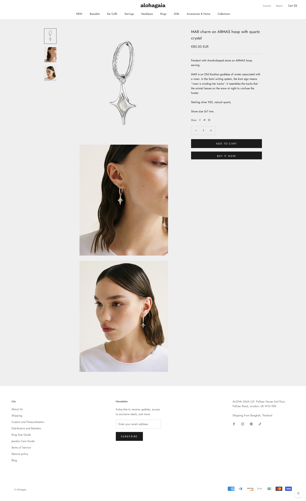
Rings (163, 14)
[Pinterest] (209, 120)
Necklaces (147, 14)
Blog (14, 460)
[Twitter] (204, 120)
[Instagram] (242, 423)
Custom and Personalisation (28, 422)
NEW (79, 14)
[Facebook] (200, 120)
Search (279, 5)
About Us (17, 409)
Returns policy (20, 454)
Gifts (176, 14)
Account (267, 5)
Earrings (129, 14)
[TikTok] (260, 423)
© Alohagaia (20, 489)
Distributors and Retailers (26, 428)
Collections (224, 14)
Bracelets (95, 14)
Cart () (292, 6)
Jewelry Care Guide (23, 441)
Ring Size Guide (21, 435)
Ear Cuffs (112, 14)
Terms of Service (21, 447)
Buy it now (226, 156)
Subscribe (129, 436)
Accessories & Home (198, 14)
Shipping (17, 416)
